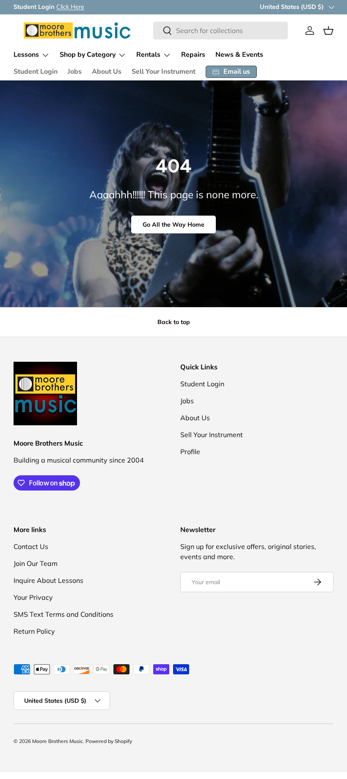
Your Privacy (33, 597)
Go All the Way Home (173, 224)
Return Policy (34, 631)
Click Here (70, 7)
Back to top (173, 322)
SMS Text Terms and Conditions (63, 614)
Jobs (75, 71)
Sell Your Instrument (164, 71)
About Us (106, 71)
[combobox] (220, 30)
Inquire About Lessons (48, 580)
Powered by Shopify (108, 741)
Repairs (193, 54)
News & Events (239, 54)
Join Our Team (36, 563)
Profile (190, 451)
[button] (328, 30)
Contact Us (31, 546)
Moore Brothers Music (57, 741)
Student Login (36, 71)
